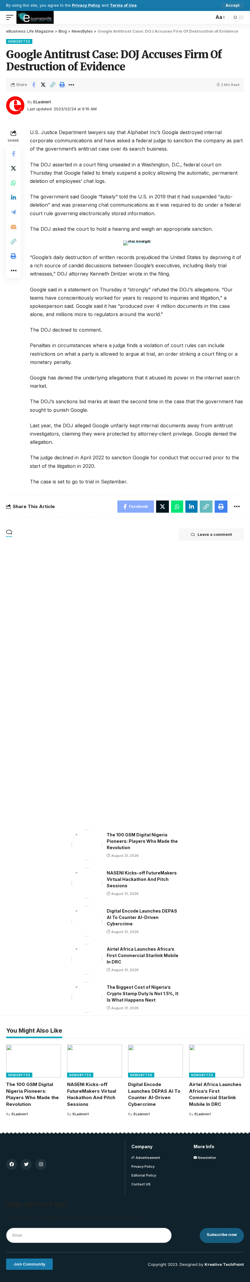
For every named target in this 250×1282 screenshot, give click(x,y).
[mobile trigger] (11, 17)
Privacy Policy (86, 5)
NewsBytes (19, 41)
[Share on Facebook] (33, 85)
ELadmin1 (42, 102)
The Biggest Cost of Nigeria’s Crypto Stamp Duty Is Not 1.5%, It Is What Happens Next (142, 993)
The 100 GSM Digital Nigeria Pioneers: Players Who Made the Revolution (142, 841)
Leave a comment (215, 534)
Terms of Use (123, 5)
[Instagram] (40, 1164)
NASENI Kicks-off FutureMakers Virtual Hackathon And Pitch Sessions (142, 879)
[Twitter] (26, 1164)
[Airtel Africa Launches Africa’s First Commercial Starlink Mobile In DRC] (87, 959)
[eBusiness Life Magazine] (35, 17)
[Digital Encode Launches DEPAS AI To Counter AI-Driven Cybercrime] (87, 921)
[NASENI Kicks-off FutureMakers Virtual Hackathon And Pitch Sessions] (87, 883)
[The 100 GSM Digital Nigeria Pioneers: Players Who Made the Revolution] (87, 845)
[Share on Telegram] (13, 212)
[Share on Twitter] (43, 85)
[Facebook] (11, 1164)
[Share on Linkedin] (13, 197)
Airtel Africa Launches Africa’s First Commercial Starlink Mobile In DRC (142, 955)
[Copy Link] (52, 85)
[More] (71, 85)
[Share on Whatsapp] (13, 183)
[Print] (62, 85)
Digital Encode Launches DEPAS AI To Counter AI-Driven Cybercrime (142, 917)
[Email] (13, 226)
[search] (207, 17)
